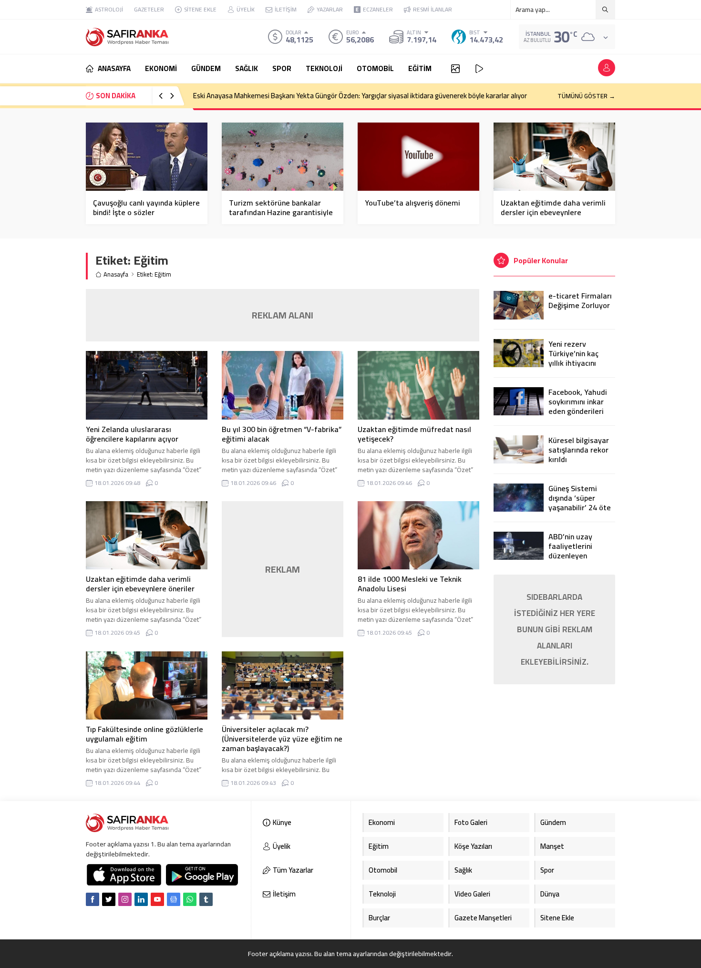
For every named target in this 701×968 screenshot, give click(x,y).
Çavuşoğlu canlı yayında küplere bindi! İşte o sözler (146, 207)
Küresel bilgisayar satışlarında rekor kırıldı (578, 449)
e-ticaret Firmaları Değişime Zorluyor (580, 300)
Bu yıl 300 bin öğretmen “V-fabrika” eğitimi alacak (281, 434)
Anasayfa (115, 274)
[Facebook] (92, 899)
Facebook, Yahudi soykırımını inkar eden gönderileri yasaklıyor (577, 406)
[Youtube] (157, 899)
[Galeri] (455, 68)
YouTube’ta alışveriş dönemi (412, 202)
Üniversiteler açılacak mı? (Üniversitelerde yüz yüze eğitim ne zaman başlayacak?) (282, 738)
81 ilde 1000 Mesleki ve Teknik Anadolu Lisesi (410, 584)
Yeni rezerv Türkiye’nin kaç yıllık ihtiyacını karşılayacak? (573, 358)
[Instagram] (125, 899)
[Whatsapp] (189, 899)
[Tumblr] (206, 899)
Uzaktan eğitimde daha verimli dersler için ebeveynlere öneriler (553, 212)
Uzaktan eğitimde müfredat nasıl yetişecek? (414, 434)
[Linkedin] (141, 899)
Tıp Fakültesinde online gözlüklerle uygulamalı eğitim (144, 734)
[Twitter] (108, 899)
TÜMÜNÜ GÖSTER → (586, 96)
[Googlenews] (173, 899)
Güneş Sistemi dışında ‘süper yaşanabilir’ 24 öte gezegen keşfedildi (580, 503)
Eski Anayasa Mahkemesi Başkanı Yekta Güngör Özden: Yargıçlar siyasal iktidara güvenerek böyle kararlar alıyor (360, 96)
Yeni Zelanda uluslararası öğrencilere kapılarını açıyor (132, 434)
